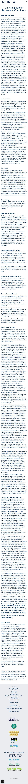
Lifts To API (14, 690)
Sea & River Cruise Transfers (14, 707)
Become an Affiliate (14, 701)
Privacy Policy (14, 691)
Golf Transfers (14, 705)
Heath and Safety (14, 694)
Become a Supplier (14, 702)
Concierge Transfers (14, 711)
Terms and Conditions (14, 698)
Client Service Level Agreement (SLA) (14, 695)
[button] (23, 2)
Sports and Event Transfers (14, 710)
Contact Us (14, 692)
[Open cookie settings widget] (2, 781)
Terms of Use (14, 697)
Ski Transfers (14, 704)
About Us (14, 687)
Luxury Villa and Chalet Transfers (14, 708)
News (14, 713)
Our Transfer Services (14, 688)
